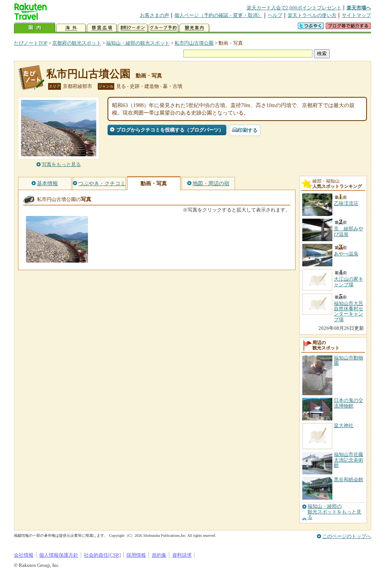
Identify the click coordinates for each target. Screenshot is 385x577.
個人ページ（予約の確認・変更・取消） (218, 15)
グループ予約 (164, 28)
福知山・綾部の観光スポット (138, 43)
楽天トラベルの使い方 (312, 15)
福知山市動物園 (348, 360)
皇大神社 (343, 425)
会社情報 (23, 555)
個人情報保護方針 (58, 555)
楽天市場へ (359, 8)
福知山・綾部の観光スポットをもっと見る (334, 512)
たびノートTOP (30, 43)
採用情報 (136, 555)
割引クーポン (133, 28)
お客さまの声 (154, 15)
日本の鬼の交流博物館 (348, 402)
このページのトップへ (346, 536)
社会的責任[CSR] (102, 555)
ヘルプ (275, 15)
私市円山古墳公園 (194, 43)
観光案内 (194, 28)
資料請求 (182, 555)
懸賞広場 (102, 28)
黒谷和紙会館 (348, 479)
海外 (71, 28)
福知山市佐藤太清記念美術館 (348, 460)
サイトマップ (356, 15)
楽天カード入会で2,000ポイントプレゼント (294, 8)
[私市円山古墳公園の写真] (57, 259)
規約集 (159, 555)
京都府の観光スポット (76, 43)
